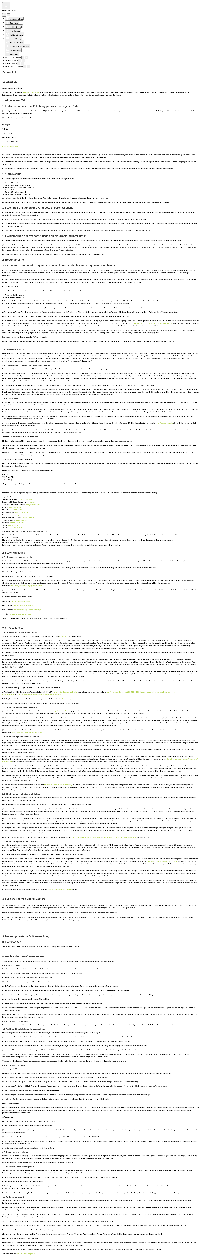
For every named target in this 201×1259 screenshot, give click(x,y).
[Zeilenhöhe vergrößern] (22, 63)
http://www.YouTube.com (62, 711)
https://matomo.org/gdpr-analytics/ (19, 614)
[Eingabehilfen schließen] (8, 14)
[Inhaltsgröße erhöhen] (26, 57)
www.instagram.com (17, 522)
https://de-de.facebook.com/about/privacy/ (58, 785)
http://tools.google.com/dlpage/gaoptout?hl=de (26, 586)
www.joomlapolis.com (33, 505)
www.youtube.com (16, 528)
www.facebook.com (21, 512)
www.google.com (17, 515)
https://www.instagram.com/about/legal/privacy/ (120, 837)
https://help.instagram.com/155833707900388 (85, 837)
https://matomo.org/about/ (21, 601)
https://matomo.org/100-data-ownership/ (27, 610)
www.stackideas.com (26, 499)
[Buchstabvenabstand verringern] (24, 66)
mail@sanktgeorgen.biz (10, 146)
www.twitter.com (13, 525)
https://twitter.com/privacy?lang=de (60, 889)
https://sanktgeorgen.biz (31, 92)
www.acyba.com (22, 497)
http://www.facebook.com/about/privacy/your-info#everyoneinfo (40, 694)
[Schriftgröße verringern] (19, 60)
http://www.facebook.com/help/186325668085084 (123, 692)
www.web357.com (16, 510)
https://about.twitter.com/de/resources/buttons (162, 861)
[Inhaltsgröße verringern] (22, 57)
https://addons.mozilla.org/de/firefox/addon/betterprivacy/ (153, 323)
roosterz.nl (31, 502)
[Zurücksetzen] (4, 15)
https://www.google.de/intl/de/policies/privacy (27, 732)
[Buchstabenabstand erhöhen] (28, 66)
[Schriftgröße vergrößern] (23, 60)
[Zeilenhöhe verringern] (18, 63)
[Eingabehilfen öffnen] (6, 5)
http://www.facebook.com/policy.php (65, 692)
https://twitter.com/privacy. (67, 699)
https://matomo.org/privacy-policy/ (24, 605)
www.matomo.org (15, 507)
